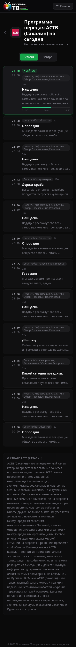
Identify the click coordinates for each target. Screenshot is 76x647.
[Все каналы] (5, 32)
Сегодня (29, 57)
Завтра (47, 57)
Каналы (65, 6)
